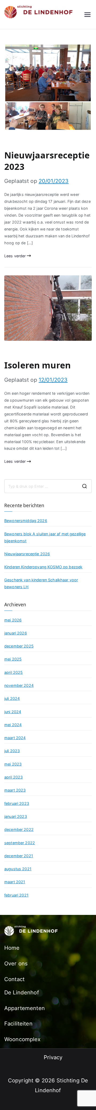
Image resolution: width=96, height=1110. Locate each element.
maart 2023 (15, 790)
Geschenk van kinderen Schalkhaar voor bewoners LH (41, 583)
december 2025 (19, 646)
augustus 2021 (17, 869)
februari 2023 (16, 803)
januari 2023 (15, 816)
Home (12, 947)
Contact (14, 979)
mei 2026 (13, 620)
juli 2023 (12, 751)
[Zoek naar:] (48, 486)
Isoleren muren (37, 365)
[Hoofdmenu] (87, 14)
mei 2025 (13, 659)
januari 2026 (15, 633)
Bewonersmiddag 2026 (25, 520)
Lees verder (15, 256)
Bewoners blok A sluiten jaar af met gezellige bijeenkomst (45, 537)
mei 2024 (13, 724)
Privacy (53, 1057)
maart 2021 (14, 882)
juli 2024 (12, 698)
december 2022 (19, 829)
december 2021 (18, 855)
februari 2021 (16, 895)
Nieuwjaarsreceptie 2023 (47, 160)
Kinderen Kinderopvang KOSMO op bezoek (43, 567)
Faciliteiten (18, 1023)
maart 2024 (15, 737)
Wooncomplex (22, 1039)
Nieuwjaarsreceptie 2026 (27, 554)
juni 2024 (12, 711)
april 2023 (13, 777)
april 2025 (13, 672)
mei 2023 (13, 764)
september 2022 (19, 842)
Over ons (16, 963)
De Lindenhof (21, 992)
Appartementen (24, 1008)
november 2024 (19, 685)
